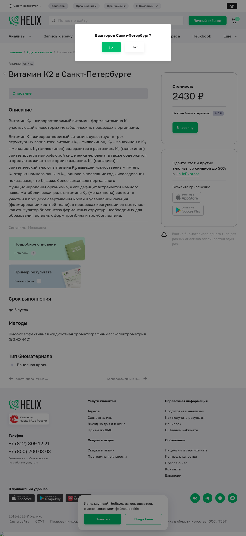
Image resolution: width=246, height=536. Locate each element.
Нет (135, 47)
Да (111, 47)
